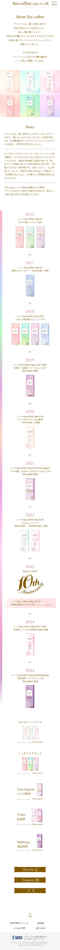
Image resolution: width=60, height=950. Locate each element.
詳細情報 (40, 923)
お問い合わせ (41, 928)
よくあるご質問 (19, 928)
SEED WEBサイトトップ (19, 923)
